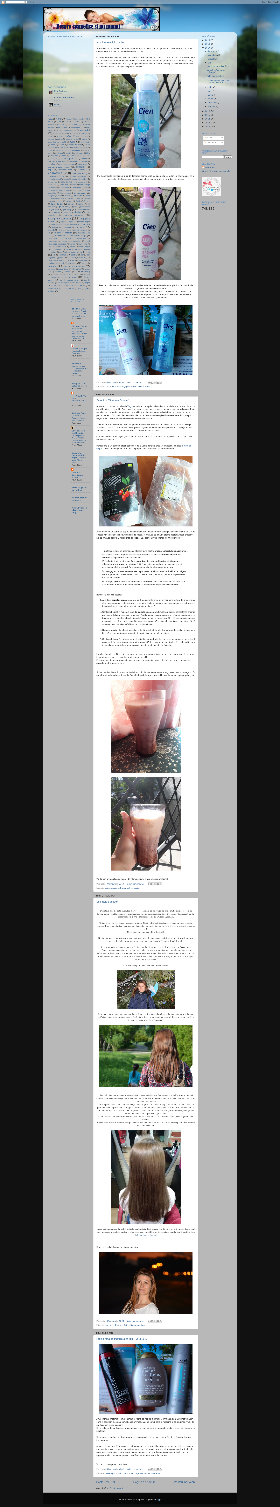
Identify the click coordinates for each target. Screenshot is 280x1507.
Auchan (68, 119)
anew (50, 136)
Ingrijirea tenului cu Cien (110, 42)
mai (209, 91)
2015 (207, 115)
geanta (80, 204)
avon (72, 141)
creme (73, 185)
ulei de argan (70, 277)
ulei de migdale (63, 283)
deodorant (77, 190)
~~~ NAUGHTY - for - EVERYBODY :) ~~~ (79, 399)
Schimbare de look (107, 901)
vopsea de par (68, 289)
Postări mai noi (105, 1482)
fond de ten (57, 204)
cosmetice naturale (56, 176)
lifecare (57, 233)
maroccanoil (52, 241)
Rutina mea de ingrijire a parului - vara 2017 (121, 1338)
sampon (52, 266)
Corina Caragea (79, 349)
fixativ (78, 201)
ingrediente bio (116, 888)
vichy (82, 285)
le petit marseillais (80, 230)
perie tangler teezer (56, 260)
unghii (87, 283)
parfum (82, 258)
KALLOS (60, 125)
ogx (137, 1473)
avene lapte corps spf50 (57, 142)
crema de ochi (81, 182)
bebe (50, 150)
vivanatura (53, 288)
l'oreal (51, 230)
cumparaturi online (79, 187)
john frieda (55, 225)
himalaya (67, 212)
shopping (85, 272)
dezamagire (79, 193)
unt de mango (56, 285)
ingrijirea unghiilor (68, 222)
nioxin (68, 249)
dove (60, 196)
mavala (72, 244)
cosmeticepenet (54, 179)
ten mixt (78, 274)
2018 (207, 44)
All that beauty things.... (79, 499)
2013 (207, 123)
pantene (74, 255)
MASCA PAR (62, 127)
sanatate (51, 269)
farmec (68, 201)
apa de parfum (64, 136)
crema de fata (66, 182)
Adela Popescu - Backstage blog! (79, 510)
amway (84, 133)
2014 (207, 119)
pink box (71, 260)
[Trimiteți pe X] (155, 382)
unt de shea (71, 286)
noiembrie (212, 55)
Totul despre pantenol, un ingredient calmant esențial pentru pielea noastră (79, 334)
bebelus (59, 150)
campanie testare (56, 161)
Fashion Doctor (79, 326)
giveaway (67, 209)
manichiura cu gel (78, 235)
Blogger (158, 1500)
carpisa (84, 161)
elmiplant (78, 196)
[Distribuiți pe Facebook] (157, 382)
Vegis (130, 406)
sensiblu (58, 272)
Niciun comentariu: (135, 382)
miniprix (72, 246)
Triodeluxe (74, 133)
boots (64, 156)
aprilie (211, 95)
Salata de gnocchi (79, 386)
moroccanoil (56, 249)
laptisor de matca (65, 230)
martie (211, 99)
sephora (68, 272)
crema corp (52, 182)
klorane (86, 224)
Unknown (209, 167)
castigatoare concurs (66, 164)
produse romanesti (56, 263)
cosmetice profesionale (77, 176)
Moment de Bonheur (65, 130)
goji (106, 888)
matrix (131, 1473)
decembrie (213, 51)
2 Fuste (75, 477)
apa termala (81, 136)
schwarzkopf (77, 269)
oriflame (62, 255)
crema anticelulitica (79, 179)
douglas (51, 196)
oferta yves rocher (73, 252)
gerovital (55, 209)
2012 (207, 126)
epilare (79, 198)
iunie (210, 87)
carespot (73, 161)
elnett (88, 196)
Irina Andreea (60, 91)
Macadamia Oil (77, 127)
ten (70, 274)
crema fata (52, 185)
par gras (61, 258)
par (82, 255)
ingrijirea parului (59, 218)
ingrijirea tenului (129, 386)
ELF (66, 122)
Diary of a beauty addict (79, 454)
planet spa (82, 260)
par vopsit (109, 1325)
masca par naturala (71, 241)
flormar (87, 201)
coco (56, 104)
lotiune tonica (144, 386)
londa (125, 1473)
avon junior (85, 142)
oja (88, 252)
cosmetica (82, 170)
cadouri (84, 159)
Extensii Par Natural (64, 97)
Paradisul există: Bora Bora (79, 352)
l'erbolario (67, 227)
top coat (87, 274)
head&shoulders (83, 210)
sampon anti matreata (150, 1473)
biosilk (68, 153)
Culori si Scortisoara (77, 474)
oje (54, 255)
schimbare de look (136, 1325)
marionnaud (81, 238)
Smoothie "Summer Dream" (112, 400)
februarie (212, 102)
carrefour (51, 164)
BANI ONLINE (79, 119)
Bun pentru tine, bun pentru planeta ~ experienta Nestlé (80, 369)
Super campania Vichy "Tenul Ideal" (79, 460)
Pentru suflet (121, 1325)
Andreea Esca (79, 413)
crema (66, 179)
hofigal (78, 212)
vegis (136, 888)
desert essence (65, 193)
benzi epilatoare (73, 150)
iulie (210, 63)
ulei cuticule (55, 277)
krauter (55, 227)
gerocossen (85, 207)
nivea (77, 249)
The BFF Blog (79, 309)
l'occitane (80, 227)
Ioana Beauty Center (146, 1235)
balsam (61, 145)
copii (50, 170)
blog (88, 153)
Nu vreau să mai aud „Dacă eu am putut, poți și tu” (79, 313)
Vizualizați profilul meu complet (216, 171)
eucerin (59, 201)
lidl (49, 233)
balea (53, 145)
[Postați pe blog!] (152, 382)
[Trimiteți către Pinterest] (160, 382)
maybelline (82, 244)
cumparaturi (64, 187)
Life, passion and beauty (78, 432)
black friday (78, 153)
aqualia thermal (72, 139)
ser (76, 272)
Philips (55, 133)
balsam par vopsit (113, 1473)
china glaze (82, 164)
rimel (84, 263)
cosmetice (55, 173)
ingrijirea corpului (73, 215)
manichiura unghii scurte (59, 238)
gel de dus (63, 207)
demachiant (115, 386)
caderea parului (68, 158)
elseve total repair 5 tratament (62, 198)
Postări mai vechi (184, 1482)
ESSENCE (77, 122)
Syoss (64, 133)
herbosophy (56, 212)
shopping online (59, 274)
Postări (208, 138)
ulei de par (76, 283)
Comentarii (210, 143)
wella (79, 288)
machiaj (68, 233)
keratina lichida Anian (71, 224)
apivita (60, 139)
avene (84, 139)
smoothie (128, 888)
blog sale (54, 156)
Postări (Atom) (116, 1488)
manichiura (60, 235)
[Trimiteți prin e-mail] (149, 382)
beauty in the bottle (79, 147)
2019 (207, 40)
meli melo (52, 247)
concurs (80, 166)
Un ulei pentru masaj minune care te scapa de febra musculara (79, 439)
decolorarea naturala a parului (59, 190)
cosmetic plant (65, 170)
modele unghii (84, 247)
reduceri (72, 263)
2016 (207, 111)
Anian (50, 119)
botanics (73, 156)
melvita (62, 246)
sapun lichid (63, 269)
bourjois (54, 159)
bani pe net (64, 147)
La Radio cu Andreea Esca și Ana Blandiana (79, 418)
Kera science (73, 125)
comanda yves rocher (59, 167)
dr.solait (67, 196)
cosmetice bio (78, 173)
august (211, 59)
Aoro (58, 118)
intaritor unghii (84, 222)
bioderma (59, 153)
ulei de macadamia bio (69, 280)
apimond (51, 139)
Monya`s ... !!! (79, 383)
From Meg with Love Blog (79, 489)
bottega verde (85, 156)
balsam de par (74, 145)
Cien (107, 386)
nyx (60, 252)
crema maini (64, 185)
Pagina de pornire (144, 1482)
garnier (71, 204)
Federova (76, 364)
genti (75, 207)
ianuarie (212, 106)
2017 (207, 48)
